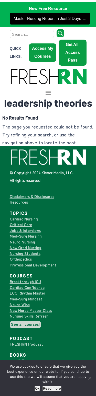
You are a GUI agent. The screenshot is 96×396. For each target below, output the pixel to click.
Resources (19, 202)
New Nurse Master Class (31, 310)
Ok (37, 388)
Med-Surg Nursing (26, 236)
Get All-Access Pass (72, 52)
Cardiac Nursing (24, 219)
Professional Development (33, 264)
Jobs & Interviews (25, 230)
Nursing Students (25, 253)
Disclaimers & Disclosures (32, 196)
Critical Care (21, 224)
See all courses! (25, 324)
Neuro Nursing (22, 241)
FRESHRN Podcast (26, 344)
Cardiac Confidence (27, 287)
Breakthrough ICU (25, 281)
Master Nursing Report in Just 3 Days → (50, 18)
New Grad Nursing (25, 247)
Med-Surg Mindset (26, 298)
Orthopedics (21, 259)
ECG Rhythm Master (27, 293)
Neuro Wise (20, 304)
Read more (52, 388)
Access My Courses (42, 52)
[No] (89, 378)
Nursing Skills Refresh (29, 316)
